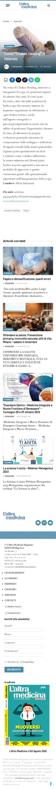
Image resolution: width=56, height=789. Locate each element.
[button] (6, 80)
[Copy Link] (25, 79)
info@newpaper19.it (24, 778)
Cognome (9, 642)
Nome (7, 634)
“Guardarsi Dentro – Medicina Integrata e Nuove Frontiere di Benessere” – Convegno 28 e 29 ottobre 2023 (27, 409)
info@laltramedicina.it (25, 566)
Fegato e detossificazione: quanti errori (27, 278)
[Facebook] (12, 79)
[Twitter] (31, 79)
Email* (8, 625)
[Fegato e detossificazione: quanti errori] (28, 261)
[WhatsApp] (37, 79)
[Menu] (8, 5)
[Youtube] (50, 522)
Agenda (9, 46)
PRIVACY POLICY (14, 607)
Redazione (17, 67)
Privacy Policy (28, 662)
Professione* (11, 650)
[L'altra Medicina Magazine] (28, 5)
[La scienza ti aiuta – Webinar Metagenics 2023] (28, 450)
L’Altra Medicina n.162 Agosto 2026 (28, 751)
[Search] (48, 5)
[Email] (18, 79)
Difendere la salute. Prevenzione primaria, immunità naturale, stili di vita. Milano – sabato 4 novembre (27, 338)
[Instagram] (44, 522)
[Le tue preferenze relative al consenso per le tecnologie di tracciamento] (51, 784)
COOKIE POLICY (14, 613)
